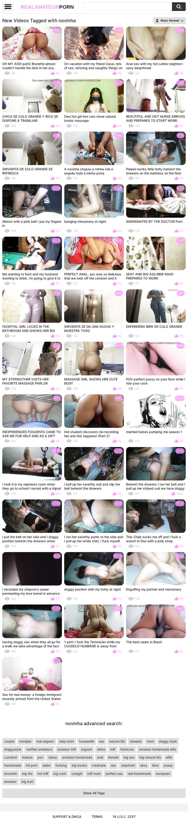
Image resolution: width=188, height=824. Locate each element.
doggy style (168, 741)
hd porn (32, 765)
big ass (129, 757)
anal (100, 757)
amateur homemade (77, 757)
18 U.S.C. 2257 (124, 817)
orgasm (86, 749)
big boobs (79, 765)
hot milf (42, 773)
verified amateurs (39, 749)
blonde (113, 757)
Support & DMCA (67, 817)
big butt (27, 781)
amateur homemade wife (157, 749)
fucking (61, 765)
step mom (66, 741)
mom (150, 741)
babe (46, 765)
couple (9, 741)
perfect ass (114, 773)
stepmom (128, 765)
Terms (96, 817)
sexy (143, 765)
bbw (155, 765)
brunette (10, 773)
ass (101, 741)
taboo (52, 757)
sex (113, 765)
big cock (59, 773)
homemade (12, 765)
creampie (99, 765)
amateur (10, 781)
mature (27, 757)
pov (40, 757)
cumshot (10, 757)
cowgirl (77, 773)
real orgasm (45, 741)
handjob (25, 741)
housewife (86, 741)
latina (101, 749)
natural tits (117, 741)
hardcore (127, 749)
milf (112, 749)
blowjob (136, 741)
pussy (168, 765)
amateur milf (66, 749)
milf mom (94, 773)
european (163, 773)
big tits (27, 773)
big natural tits (150, 757)
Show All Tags (94, 793)
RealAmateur (47, 7)
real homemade (139, 773)
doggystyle (12, 749)
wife (169, 757)
